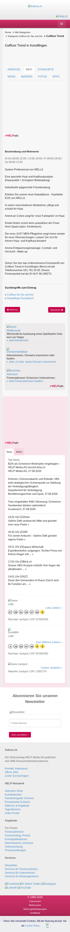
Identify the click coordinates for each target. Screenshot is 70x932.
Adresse (13, 309)
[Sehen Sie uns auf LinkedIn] (11, 887)
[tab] (9, 451)
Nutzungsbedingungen (35, 909)
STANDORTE (46, 69)
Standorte (55, 310)
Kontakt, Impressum (16, 768)
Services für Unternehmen (20, 872)
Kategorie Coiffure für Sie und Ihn (25, 36)
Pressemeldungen (15, 850)
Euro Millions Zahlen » (49, 642)
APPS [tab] (56, 76)
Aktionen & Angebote (17, 805)
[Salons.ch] (35, 6)
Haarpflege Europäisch (20, 298)
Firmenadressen (14, 831)
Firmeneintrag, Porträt (17, 835)
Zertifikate (35, 913)
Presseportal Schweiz (17, 802)
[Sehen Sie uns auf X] (30, 883)
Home (8, 32)
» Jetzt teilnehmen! (17, 340)
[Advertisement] (29, 112)
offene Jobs (11, 772)
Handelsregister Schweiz (19, 798)
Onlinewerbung (14, 846)
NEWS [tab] (11, 76)
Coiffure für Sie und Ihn (20, 294)
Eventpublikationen (16, 839)
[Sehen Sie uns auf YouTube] (24, 887)
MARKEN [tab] (26, 76)
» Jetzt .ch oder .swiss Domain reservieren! (31, 361)
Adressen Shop (14, 791)
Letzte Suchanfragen (17, 775)
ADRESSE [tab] (13, 69)
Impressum (35, 901)
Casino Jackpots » (51, 667)
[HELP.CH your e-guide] (62, 16)
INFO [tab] (29, 69)
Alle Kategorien (22, 32)
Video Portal (12, 813)
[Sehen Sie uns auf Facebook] (12, 883)
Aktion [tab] (19, 452)
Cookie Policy (32, 925)
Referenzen (35, 905)
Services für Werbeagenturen (22, 876)
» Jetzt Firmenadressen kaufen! (25, 381)
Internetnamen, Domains (19, 843)
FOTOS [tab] (42, 76)
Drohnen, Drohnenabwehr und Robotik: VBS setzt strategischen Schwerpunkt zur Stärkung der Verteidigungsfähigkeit (34, 483)
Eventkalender (13, 794)
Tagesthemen (13, 809)
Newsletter (11, 865)
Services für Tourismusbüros (21, 869)
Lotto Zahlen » (53, 607)
